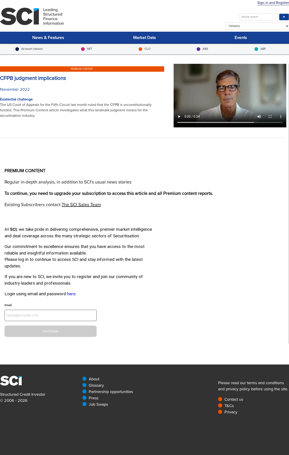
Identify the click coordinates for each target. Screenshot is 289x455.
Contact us (233, 399)
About (94, 378)
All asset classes (32, 49)
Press (93, 397)
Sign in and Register (273, 2)
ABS (205, 49)
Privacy (230, 412)
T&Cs (229, 405)
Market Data (144, 37)
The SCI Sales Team (81, 204)
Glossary (96, 385)
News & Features (48, 37)
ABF (263, 49)
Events (241, 37)
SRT (89, 49)
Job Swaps (98, 404)
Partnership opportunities (111, 391)
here (71, 293)
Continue (50, 331)
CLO (147, 49)
